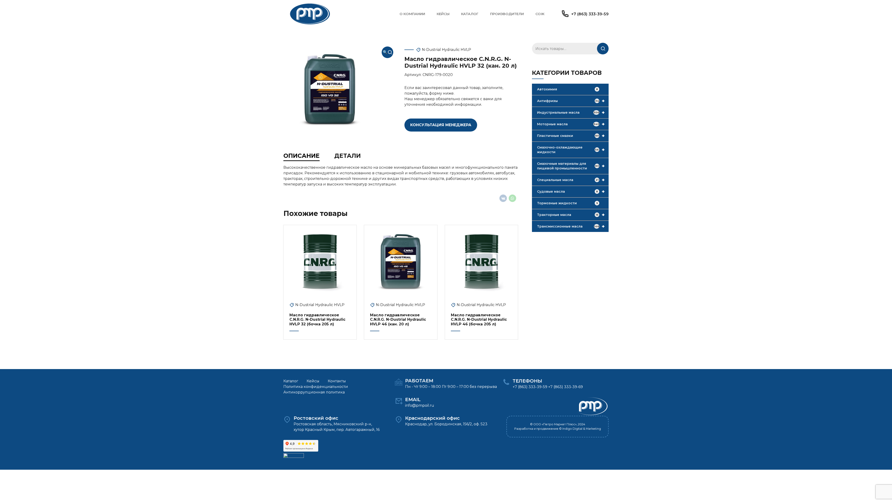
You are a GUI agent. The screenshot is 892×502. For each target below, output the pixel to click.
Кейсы (443, 14)
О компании (412, 14)
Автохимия (567, 89)
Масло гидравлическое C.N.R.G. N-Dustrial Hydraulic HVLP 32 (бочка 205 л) (317, 319)
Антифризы (571, 101)
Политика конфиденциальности (315, 386)
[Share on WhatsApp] (512, 198)
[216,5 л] (320, 261)
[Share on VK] (503, 198)
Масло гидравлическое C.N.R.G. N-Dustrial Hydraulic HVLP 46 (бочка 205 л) (479, 319)
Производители (507, 14)
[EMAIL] (398, 401)
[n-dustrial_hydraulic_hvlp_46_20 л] (400, 261)
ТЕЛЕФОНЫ (527, 381)
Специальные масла (571, 180)
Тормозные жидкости (567, 203)
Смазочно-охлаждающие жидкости (571, 149)
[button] (387, 52)
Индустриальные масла (571, 112)
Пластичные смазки (571, 136)
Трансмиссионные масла (571, 226)
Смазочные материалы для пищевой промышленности (571, 166)
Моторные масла (571, 124)
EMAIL (413, 399)
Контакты (337, 381)
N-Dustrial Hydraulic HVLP (446, 49)
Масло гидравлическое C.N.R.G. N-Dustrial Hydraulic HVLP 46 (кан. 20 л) (398, 319)
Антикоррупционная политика (314, 392)
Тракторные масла (571, 215)
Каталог (470, 14)
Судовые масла (571, 191)
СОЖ (539, 14)
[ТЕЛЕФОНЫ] (506, 382)
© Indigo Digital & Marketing (580, 428)
